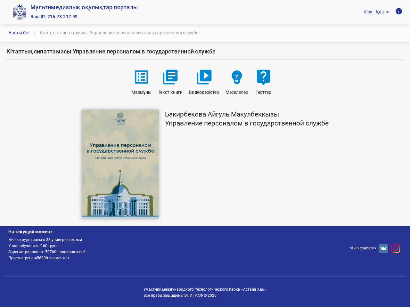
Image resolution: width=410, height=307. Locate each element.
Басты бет (19, 32)
